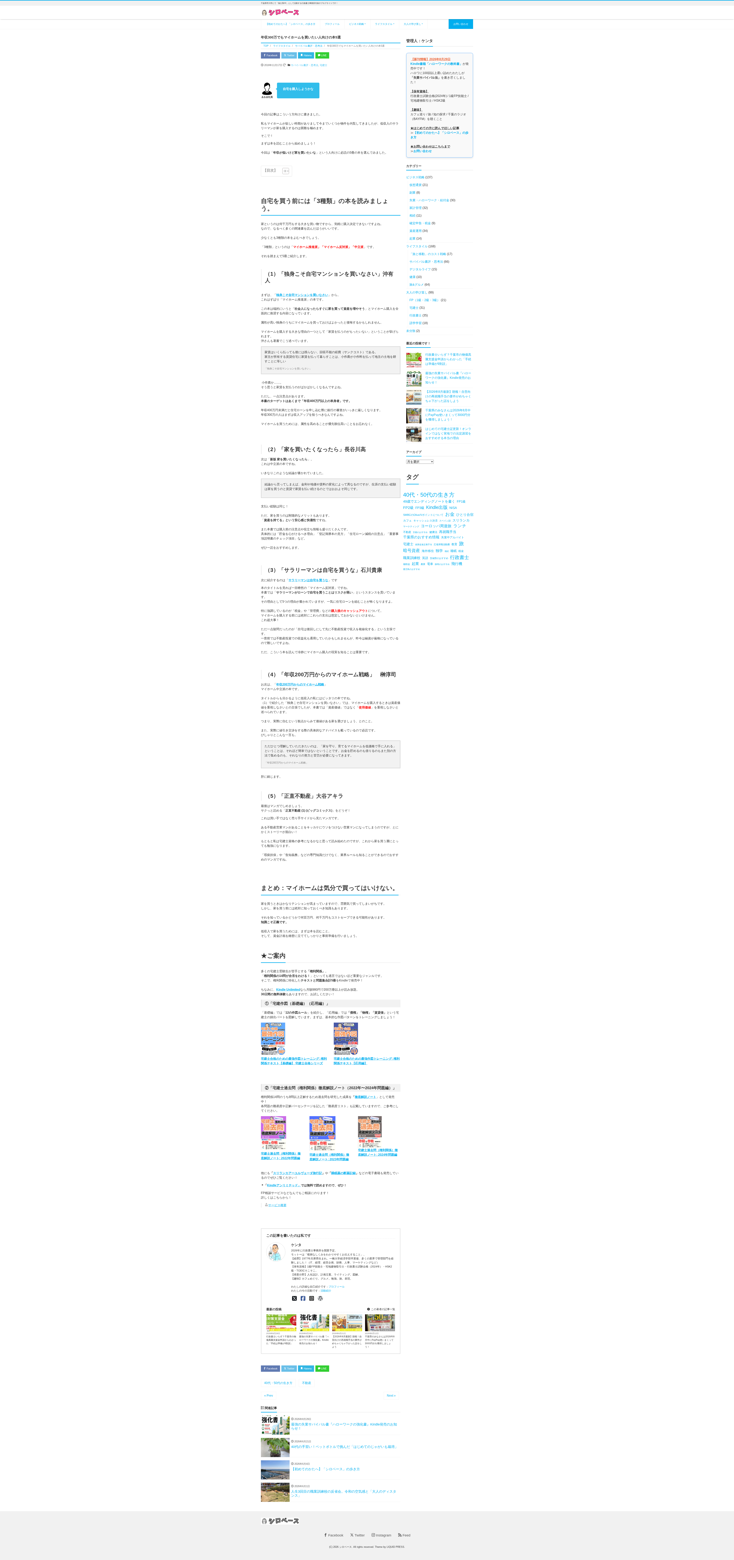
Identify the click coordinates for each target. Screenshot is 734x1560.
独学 (439, 551)
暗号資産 (411, 550)
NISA (453, 508)
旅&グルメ (416, 284)
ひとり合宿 (464, 515)
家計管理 (415, 207)
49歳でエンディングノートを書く (429, 501)
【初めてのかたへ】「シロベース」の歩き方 (290, 24)
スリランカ (461, 520)
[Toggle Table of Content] (283, 171)
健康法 (433, 532)
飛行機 (456, 564)
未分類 (410, 331)
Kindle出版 (437, 507)
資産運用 (415, 230)
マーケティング (411, 526)
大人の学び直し (412, 24)
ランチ (459, 525)
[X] (294, 1299)
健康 (412, 277)
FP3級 (419, 508)
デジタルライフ (387, 1330)
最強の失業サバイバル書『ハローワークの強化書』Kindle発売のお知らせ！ (314, 1340)
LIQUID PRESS (395, 1546)
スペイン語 (445, 520)
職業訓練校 (411, 558)
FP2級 (408, 508)
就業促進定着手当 (423, 544)
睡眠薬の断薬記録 (343, 1173)
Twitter (290, 55)
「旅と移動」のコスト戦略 (427, 254)
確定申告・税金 (420, 223)
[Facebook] (303, 1299)
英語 (425, 558)
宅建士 (323, 65)
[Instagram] (311, 1299)
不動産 (306, 1383)
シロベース (345, 1546)
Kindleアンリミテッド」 (284, 1185)
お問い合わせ (460, 24)
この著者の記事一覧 (382, 1309)
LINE (323, 55)
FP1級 (461, 501)
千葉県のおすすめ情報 (421, 537)
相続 (412, 215)
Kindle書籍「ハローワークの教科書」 (436, 63)
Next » (391, 1395)
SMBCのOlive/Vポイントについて (423, 514)
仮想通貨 (415, 185)
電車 (430, 564)
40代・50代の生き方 (278, 1383)
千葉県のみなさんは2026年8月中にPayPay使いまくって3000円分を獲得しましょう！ (380, 1341)
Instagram (383, 1535)
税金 (461, 551)
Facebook (272, 55)
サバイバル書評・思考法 (304, 65)
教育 (454, 544)
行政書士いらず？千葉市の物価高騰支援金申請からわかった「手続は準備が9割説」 (281, 1340)
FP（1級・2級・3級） (424, 300)
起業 (412, 238)
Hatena (307, 55)
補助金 (406, 564)
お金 (450, 514)
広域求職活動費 (442, 544)
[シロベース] (280, 12)
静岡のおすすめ (442, 564)
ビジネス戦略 (356, 24)
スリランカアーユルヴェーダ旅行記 (297, 1173)
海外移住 (428, 551)
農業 (423, 564)
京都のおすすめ (420, 532)
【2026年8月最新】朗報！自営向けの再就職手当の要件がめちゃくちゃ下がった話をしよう (347, 1341)
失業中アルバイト (452, 537)
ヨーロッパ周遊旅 (436, 526)
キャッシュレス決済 (425, 520)
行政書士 (415, 315)
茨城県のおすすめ (439, 558)
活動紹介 (326, 1290)
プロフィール (332, 24)
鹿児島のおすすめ (411, 569)
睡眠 (454, 551)
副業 (412, 192)
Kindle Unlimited (288, 989)
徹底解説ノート (365, 1097)
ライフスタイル (383, 24)
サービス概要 (277, 1205)
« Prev (268, 1395)
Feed (406, 1535)
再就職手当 (447, 532)
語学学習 (415, 323)
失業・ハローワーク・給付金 (282, 1330)
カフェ (407, 520)
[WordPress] (320, 1299)
